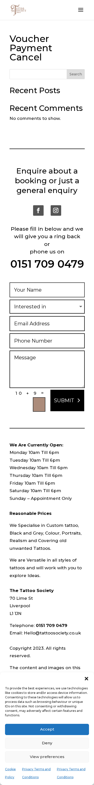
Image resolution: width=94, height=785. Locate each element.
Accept (47, 729)
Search (75, 74)
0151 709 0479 (47, 263)
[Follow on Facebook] (38, 210)
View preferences (47, 756)
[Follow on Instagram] (56, 210)
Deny (47, 743)
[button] (86, 678)
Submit (64, 400)
